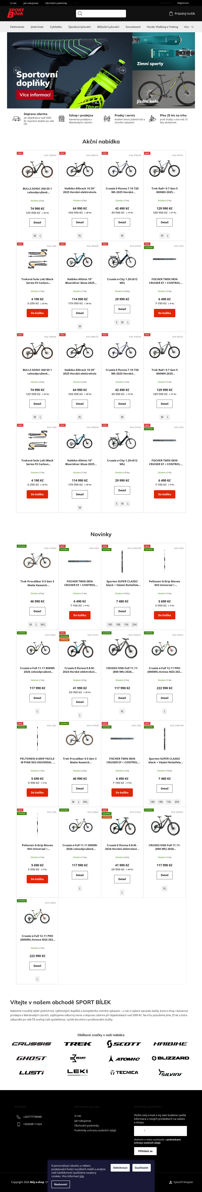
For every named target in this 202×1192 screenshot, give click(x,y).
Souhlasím (141, 1167)
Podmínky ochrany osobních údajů (95, 1130)
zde (82, 1176)
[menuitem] (17, 26)
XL (79, 235)
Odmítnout (120, 1167)
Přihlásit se (145, 1151)
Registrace (183, 2)
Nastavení (60, 1184)
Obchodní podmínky (56, 3)
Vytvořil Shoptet (183, 1182)
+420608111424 (32, 1124)
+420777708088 (32, 1117)
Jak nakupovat (30, 3)
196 (126, 624)
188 (118, 624)
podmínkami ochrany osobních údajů (157, 1141)
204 (134, 624)
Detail (37, 222)
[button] (16, 70)
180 (110, 624)
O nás (13, 3)
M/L (43, 624)
